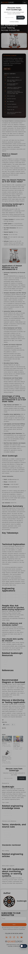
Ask (23, 939)
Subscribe (20, 17)
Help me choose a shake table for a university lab (10, 934)
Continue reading (14, 21)
